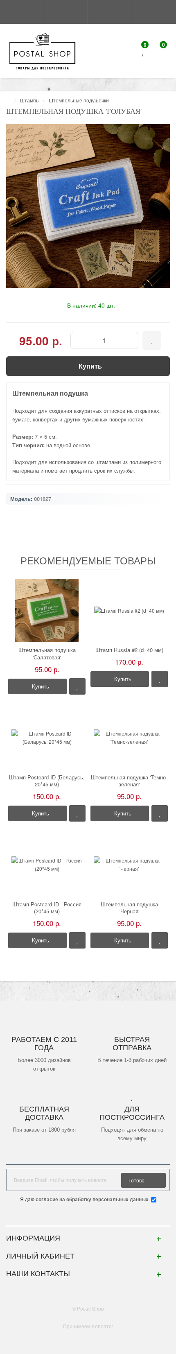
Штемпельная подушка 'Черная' (129, 908)
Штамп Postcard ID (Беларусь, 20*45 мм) (47, 781)
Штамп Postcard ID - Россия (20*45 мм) (46, 908)
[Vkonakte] (88, 1217)
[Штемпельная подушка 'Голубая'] (88, 206)
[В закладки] (77, 686)
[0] (143, 51)
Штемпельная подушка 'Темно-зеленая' (129, 781)
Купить (39, 686)
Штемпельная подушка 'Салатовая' (47, 653)
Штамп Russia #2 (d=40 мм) (129, 650)
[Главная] (8, 100)
